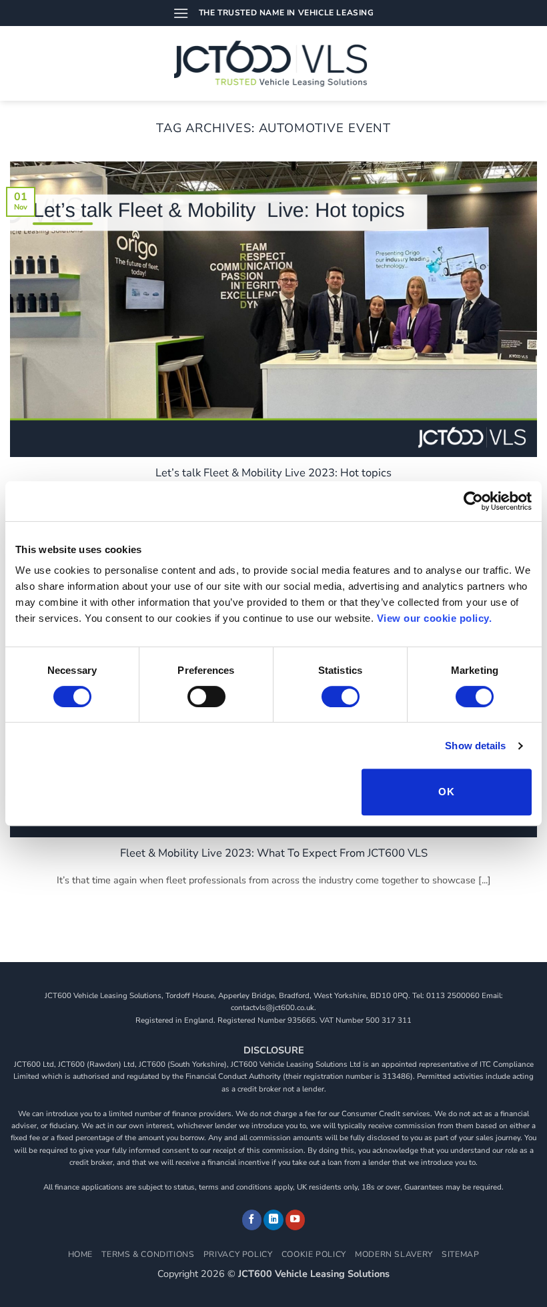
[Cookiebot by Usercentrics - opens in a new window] (473, 501)
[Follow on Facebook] (252, 1220)
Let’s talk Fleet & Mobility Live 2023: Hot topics (273, 473)
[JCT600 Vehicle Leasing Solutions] (274, 63)
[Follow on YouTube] (296, 1220)
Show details (475, 745)
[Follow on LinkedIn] (273, 1220)
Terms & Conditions (147, 1254)
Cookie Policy (314, 1254)
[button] (181, 13)
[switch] (206, 696)
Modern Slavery (394, 1254)
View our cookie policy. (434, 618)
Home (80, 1254)
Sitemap (460, 1254)
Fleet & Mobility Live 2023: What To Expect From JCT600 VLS (274, 853)
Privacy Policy (238, 1254)
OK (446, 791)
